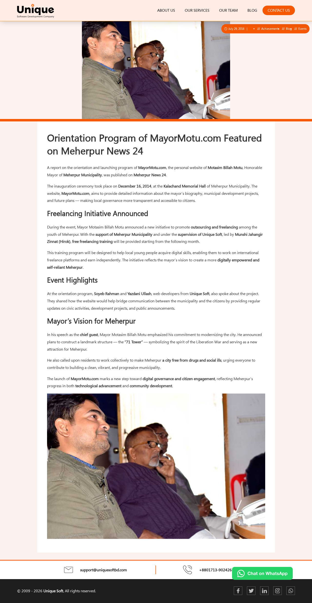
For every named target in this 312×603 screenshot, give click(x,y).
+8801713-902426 (215, 570)
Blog (252, 10)
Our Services (197, 10)
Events (302, 28)
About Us (166, 10)
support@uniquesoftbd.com (103, 570)
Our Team (228, 10)
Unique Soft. (53, 590)
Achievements (270, 28)
